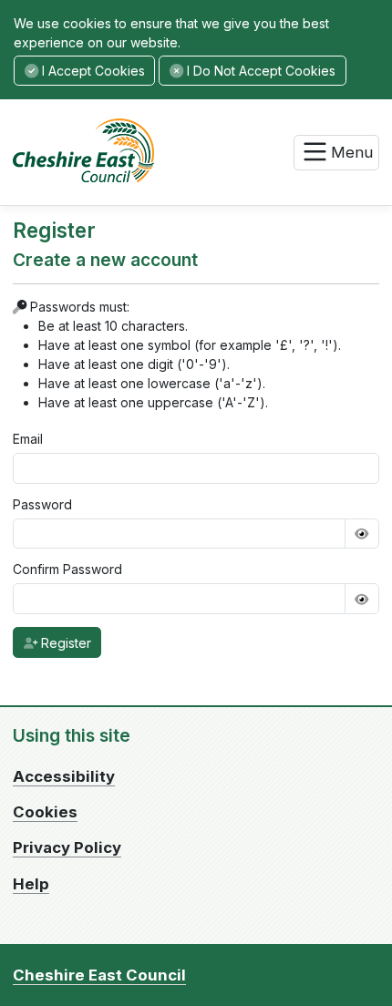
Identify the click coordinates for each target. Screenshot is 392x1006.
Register (64, 643)
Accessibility (64, 776)
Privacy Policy (67, 847)
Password (42, 504)
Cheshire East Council (99, 975)
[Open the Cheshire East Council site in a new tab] (92, 149)
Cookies (45, 812)
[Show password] (362, 533)
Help (31, 884)
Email (28, 439)
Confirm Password (67, 569)
